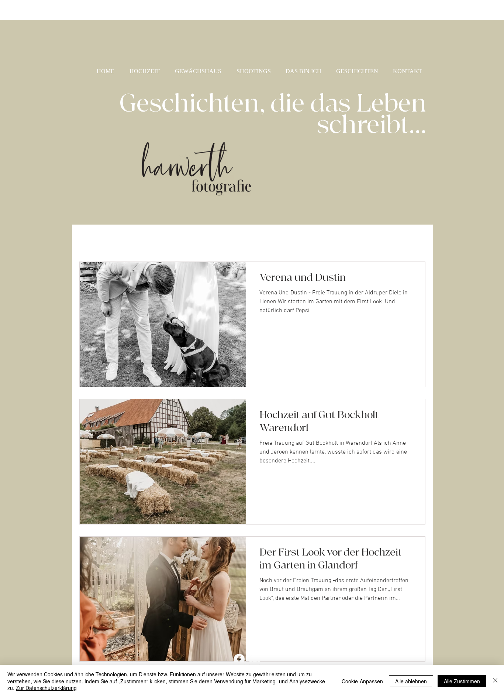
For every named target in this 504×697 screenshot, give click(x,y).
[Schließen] (495, 681)
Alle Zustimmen (462, 681)
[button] (416, 240)
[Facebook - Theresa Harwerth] (239, 659)
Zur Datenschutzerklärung (46, 687)
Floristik (342, 239)
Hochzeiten (244, 239)
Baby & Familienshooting (173, 239)
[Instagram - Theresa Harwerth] (254, 659)
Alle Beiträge (99, 239)
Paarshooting (295, 239)
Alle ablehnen (411, 681)
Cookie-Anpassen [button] (362, 681)
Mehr (378, 239)
